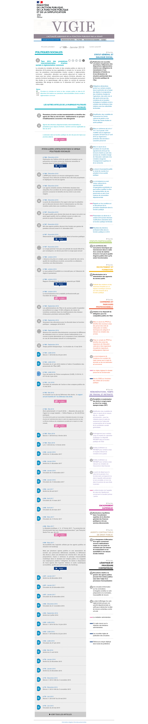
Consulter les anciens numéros (51, 39)
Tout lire (110, 52)
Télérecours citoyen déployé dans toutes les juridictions (102, 643)
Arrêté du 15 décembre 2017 (52, 454)
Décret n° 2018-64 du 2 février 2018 (55, 436)
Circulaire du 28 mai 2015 (51, 708)
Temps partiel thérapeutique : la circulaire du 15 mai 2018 (62, 346)
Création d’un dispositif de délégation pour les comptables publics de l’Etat (103, 314)
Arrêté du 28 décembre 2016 (52, 578)
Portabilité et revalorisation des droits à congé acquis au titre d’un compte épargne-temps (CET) (102, 402)
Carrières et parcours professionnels (104, 304)
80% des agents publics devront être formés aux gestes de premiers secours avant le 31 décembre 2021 (63, 227)
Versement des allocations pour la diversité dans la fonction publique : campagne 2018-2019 (63, 323)
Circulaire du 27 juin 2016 (51, 643)
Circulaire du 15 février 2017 (52, 519)
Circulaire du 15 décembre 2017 (53, 473)
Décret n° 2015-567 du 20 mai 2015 (54, 698)
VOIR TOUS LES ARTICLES (61, 714)
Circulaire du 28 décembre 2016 (53, 587)
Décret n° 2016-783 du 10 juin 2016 (55, 624)
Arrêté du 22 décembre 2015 (52, 661)
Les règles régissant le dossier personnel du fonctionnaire (102, 371)
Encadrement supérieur (106, 506)
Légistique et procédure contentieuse (106, 565)
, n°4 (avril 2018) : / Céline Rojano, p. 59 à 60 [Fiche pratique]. (63, 417)
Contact (103, 39)
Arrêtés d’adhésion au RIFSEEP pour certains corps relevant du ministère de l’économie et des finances (102, 463)
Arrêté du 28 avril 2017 (50, 491)
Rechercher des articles (68, 39)
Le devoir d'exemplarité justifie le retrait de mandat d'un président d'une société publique (102, 172)
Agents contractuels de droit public (101, 533)
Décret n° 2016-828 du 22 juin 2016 (55, 634)
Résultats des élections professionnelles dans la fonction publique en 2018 (101, 230)
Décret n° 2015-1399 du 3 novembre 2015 (57, 680)
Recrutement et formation (105, 268)
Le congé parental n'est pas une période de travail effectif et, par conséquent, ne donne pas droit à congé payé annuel (64, 250)
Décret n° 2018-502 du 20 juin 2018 (55, 355)
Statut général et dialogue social (103, 55)
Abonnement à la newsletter (91, 39)
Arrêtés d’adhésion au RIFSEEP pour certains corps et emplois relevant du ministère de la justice (102, 451)
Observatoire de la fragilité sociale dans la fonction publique (64, 236)
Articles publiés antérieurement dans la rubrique (61, 150)
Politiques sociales (48, 52)
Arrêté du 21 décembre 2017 (52, 463)
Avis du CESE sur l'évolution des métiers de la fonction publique (102, 381)
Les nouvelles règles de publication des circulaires (101, 634)
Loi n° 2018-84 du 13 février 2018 (54, 445)
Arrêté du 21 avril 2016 (50, 652)
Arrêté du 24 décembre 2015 (52, 671)
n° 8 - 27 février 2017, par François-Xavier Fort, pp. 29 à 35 (64, 530)
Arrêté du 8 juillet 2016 (50, 615)
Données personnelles (80, 722)
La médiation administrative (102, 617)
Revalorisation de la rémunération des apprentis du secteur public (102, 276)
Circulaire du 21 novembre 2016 (53, 606)
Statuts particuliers (100, 241)
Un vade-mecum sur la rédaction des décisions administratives (100, 625)
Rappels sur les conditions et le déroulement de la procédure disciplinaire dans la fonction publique (102, 206)
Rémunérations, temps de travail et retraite (101, 393)
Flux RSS (79, 39)
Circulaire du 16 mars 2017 (52, 500)
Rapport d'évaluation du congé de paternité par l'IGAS (61, 281)
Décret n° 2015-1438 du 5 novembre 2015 (57, 689)
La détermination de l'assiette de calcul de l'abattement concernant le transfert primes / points (102, 493)
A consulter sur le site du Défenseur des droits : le (60, 395)
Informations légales (67, 722)
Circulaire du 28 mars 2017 (52, 510)
